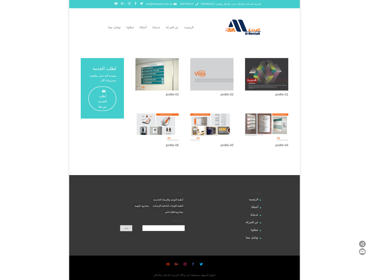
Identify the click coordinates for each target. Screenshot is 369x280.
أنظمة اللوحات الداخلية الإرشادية (168, 205)
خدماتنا (156, 27)
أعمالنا (143, 27)
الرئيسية (189, 27)
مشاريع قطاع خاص (174, 212)
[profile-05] (211, 140)
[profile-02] (211, 89)
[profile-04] (265, 140)
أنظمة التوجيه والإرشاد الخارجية (168, 199)
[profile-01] (265, 89)
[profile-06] (156, 140)
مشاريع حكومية (142, 205)
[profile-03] (156, 89)
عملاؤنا (130, 27)
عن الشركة (172, 27)
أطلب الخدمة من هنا (102, 98)
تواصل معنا (114, 27)
